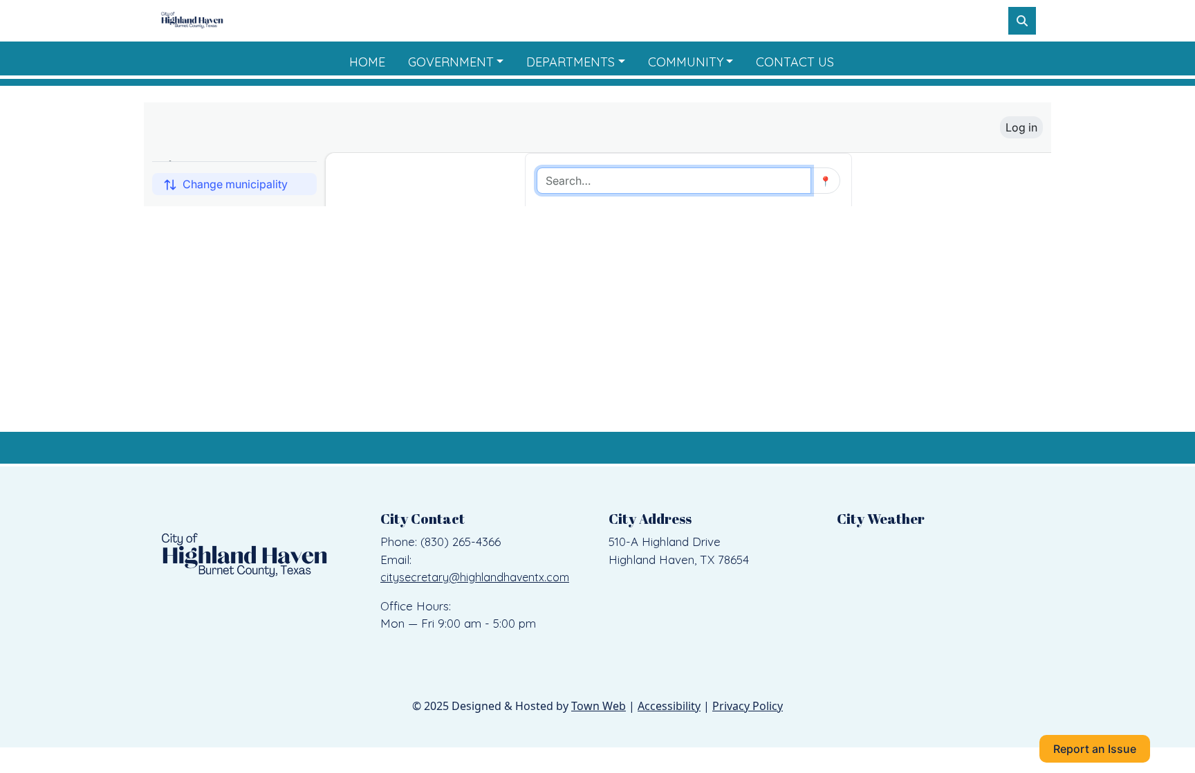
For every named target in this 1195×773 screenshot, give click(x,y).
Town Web (598, 705)
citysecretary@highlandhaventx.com (474, 577)
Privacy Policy (747, 705)
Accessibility (669, 705)
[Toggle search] (1022, 21)
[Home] (192, 21)
